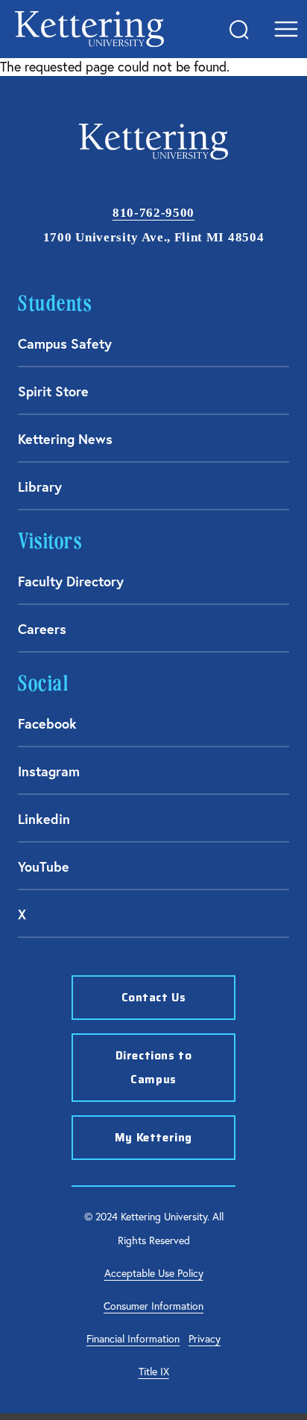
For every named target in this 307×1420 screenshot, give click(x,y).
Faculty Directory (71, 581)
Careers (42, 629)
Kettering (89, 29)
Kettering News (65, 439)
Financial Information (133, 1338)
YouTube (43, 866)
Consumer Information (153, 1306)
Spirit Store (53, 391)
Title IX (154, 1371)
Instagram (49, 771)
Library (40, 486)
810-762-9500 (153, 213)
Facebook (47, 723)
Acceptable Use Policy (153, 1273)
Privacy (205, 1338)
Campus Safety (65, 343)
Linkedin (44, 819)
